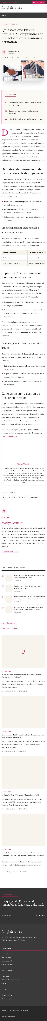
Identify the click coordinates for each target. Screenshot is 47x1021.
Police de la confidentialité (11, 980)
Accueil (4, 2)
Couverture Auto (7, 964)
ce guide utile (12, 436)
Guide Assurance (7, 957)
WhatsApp (23, 497)
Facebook (35, 497)
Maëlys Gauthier (12, 522)
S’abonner (40, 915)
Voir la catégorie (9, 628)
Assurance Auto (7, 961)
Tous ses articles (9, 551)
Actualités (16, 24)
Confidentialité (7, 999)
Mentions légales (7, 995)
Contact (4, 983)
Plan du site (12, 2)
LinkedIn (11, 497)
